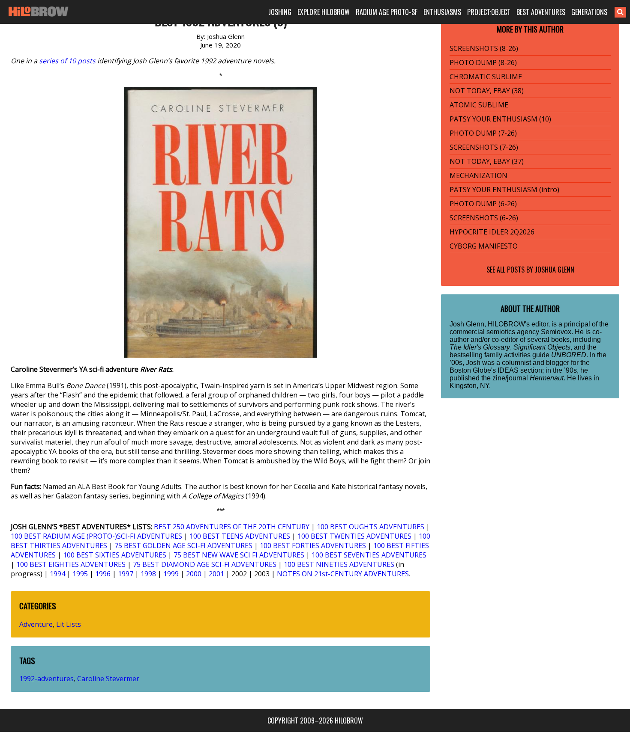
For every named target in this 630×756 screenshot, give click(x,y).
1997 (125, 573)
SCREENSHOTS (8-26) (484, 48)
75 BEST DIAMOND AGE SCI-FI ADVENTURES (204, 564)
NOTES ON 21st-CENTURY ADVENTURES (343, 573)
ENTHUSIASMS (442, 12)
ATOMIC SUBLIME (479, 105)
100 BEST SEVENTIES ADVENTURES (369, 555)
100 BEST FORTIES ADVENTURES (313, 545)
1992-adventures (46, 678)
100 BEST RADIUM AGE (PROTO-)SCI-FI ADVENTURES (96, 536)
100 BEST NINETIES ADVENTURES (339, 564)
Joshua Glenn (554, 269)
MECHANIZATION (478, 175)
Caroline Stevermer (108, 678)
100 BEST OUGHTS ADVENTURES (370, 526)
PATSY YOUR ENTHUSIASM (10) (500, 119)
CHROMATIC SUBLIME (486, 76)
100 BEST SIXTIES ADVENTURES (114, 555)
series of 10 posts (67, 60)
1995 (80, 573)
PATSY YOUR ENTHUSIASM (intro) (504, 189)
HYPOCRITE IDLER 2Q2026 (492, 232)
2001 (216, 573)
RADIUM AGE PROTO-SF (386, 12)
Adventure (36, 624)
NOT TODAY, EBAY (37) (487, 161)
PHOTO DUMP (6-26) (483, 203)
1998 (148, 573)
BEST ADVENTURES (540, 12)
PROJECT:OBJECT (488, 12)
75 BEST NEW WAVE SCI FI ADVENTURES (239, 555)
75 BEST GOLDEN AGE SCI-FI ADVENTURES (183, 545)
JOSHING (279, 12)
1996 (103, 573)
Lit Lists (68, 624)
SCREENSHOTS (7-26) (484, 147)
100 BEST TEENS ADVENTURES (239, 536)
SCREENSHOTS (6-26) (484, 217)
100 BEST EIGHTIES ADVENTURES (71, 564)
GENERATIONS (589, 12)
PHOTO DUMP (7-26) (483, 133)
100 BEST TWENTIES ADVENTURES (354, 536)
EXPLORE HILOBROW (323, 12)
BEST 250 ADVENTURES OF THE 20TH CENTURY (231, 526)
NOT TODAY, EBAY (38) (487, 90)
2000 (193, 573)
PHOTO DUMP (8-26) (483, 62)
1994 (57, 573)
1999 (171, 573)
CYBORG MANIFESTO (484, 246)
